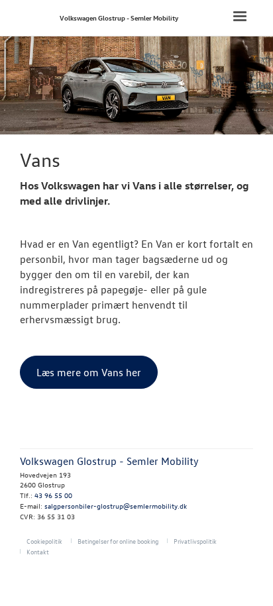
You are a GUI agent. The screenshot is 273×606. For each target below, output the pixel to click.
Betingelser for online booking (118, 541)
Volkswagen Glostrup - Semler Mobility (119, 18)
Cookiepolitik (44, 541)
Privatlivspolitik (195, 541)
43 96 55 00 (53, 495)
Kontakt (38, 551)
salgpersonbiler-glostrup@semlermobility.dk (115, 506)
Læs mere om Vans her (88, 372)
